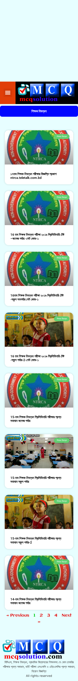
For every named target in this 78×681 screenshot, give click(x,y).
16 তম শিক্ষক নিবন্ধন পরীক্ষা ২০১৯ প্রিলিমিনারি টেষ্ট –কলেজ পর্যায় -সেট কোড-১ (37, 236)
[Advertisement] (39, 41)
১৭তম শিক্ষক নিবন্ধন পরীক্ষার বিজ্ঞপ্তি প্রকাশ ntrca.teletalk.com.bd (33, 176)
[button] (8, 93)
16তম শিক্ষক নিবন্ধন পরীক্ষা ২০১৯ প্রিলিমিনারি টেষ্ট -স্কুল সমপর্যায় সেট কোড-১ (36, 297)
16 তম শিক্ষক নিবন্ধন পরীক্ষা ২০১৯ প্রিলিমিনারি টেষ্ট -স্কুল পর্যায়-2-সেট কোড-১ (37, 358)
